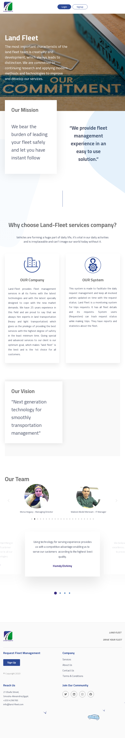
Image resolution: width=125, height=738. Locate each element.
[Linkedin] (74, 694)
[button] (9, 500)
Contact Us (68, 670)
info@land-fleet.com (13, 704)
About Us (67, 665)
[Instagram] (82, 694)
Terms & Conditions (72, 676)
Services (66, 659)
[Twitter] (65, 694)
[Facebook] (91, 694)
